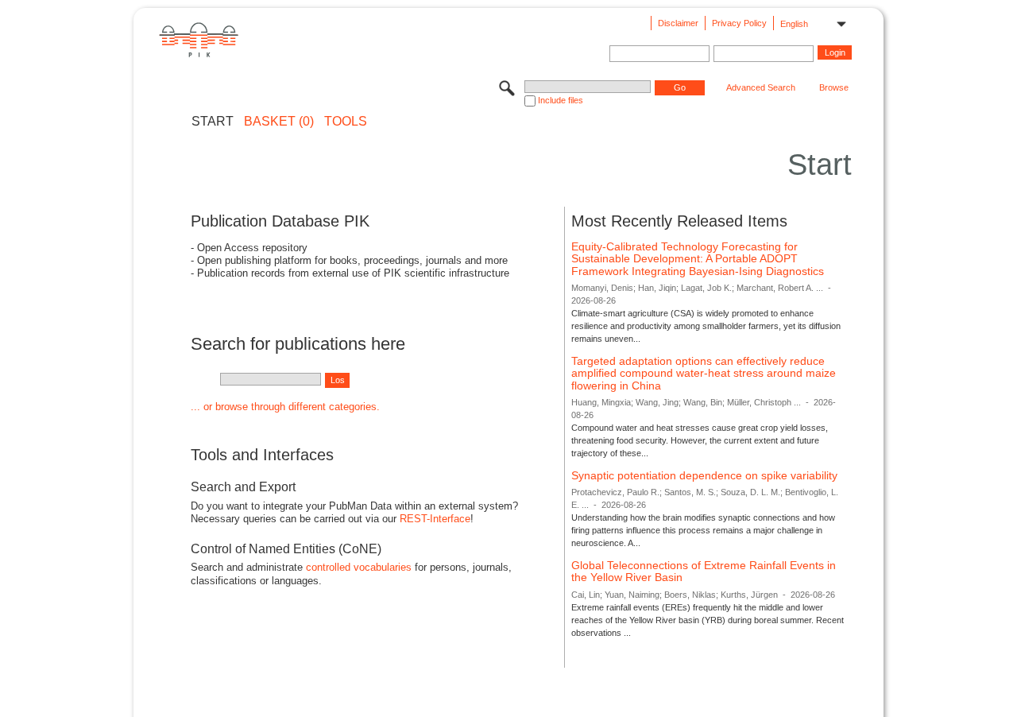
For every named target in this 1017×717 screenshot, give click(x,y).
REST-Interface (435, 519)
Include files (560, 100)
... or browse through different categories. (285, 407)
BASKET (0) (279, 121)
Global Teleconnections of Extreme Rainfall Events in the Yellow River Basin (703, 571)
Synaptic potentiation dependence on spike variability (704, 475)
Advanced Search (760, 87)
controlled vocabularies (359, 567)
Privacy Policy (739, 23)
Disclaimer (678, 23)
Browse (834, 87)
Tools (345, 121)
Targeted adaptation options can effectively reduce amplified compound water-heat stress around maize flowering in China (703, 373)
